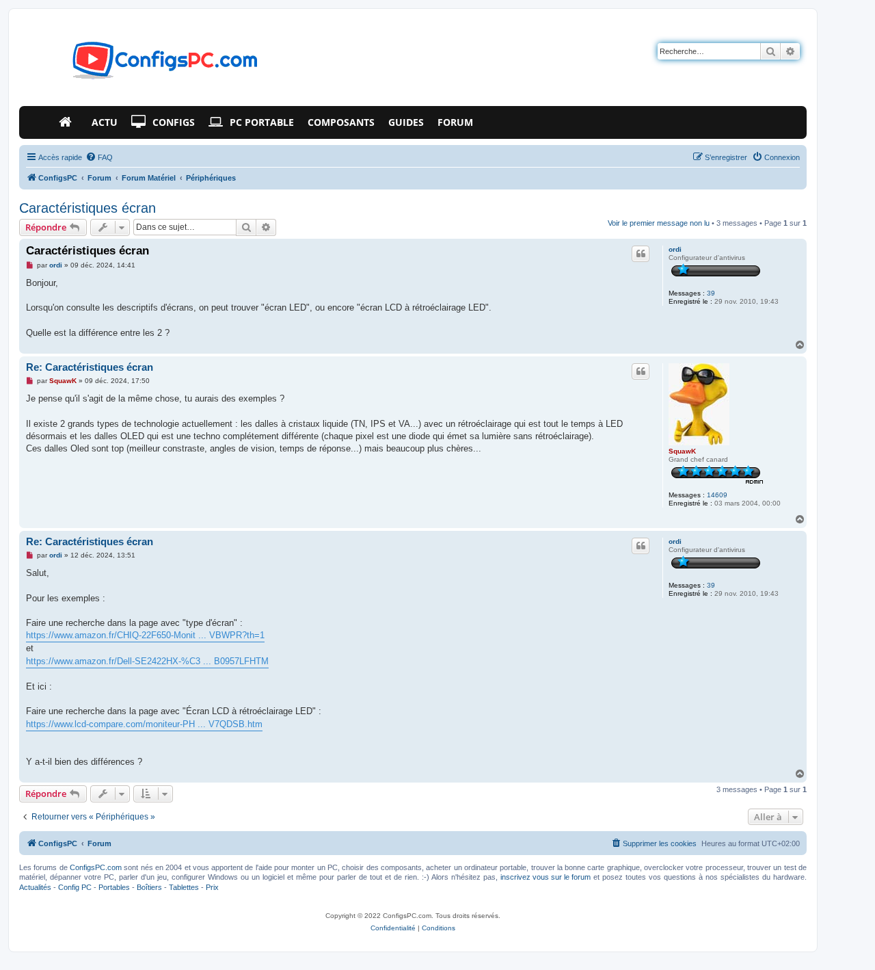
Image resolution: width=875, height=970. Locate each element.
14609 (717, 495)
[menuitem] (99, 157)
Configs (173, 122)
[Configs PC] (145, 64)
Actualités (35, 887)
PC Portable (262, 122)
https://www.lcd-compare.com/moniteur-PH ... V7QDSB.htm (144, 724)
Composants (341, 122)
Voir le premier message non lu (659, 223)
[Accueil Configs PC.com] (68, 122)
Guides (406, 122)
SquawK (682, 451)
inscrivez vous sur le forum (545, 877)
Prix (212, 887)
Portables (114, 887)
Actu (105, 122)
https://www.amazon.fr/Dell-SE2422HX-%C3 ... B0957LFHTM (147, 661)
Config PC (75, 887)
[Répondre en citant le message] (640, 254)
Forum (455, 122)
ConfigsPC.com (96, 867)
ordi (675, 249)
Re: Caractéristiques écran (89, 367)
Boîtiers (149, 887)
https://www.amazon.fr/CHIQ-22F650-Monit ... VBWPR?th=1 (145, 635)
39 (711, 293)
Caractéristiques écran (87, 207)
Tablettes (184, 887)
